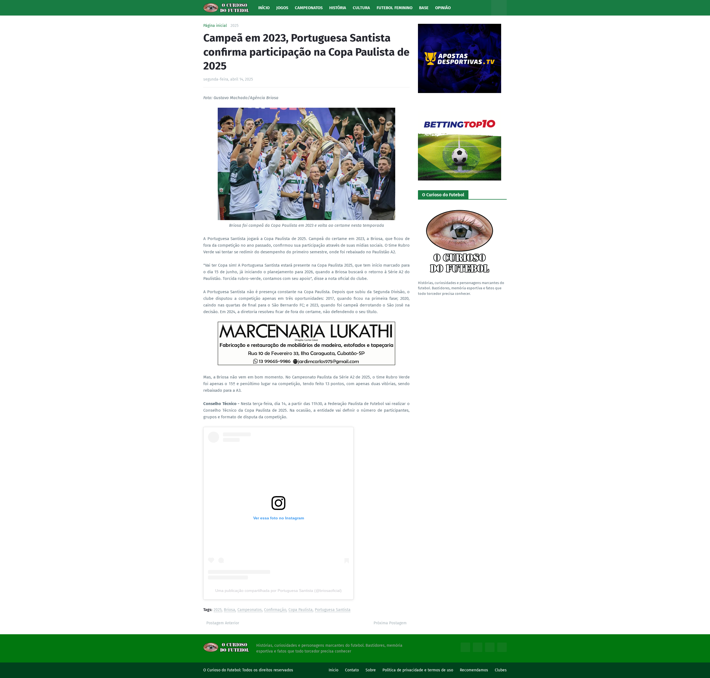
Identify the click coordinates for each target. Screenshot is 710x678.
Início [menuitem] (264, 7)
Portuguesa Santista (333, 610)
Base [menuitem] (423, 7)
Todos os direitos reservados (267, 670)
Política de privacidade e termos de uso (417, 670)
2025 (234, 26)
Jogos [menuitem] (282, 7)
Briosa (229, 610)
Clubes (501, 670)
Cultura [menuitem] (361, 7)
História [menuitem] (337, 7)
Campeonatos (249, 610)
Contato (352, 670)
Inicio (333, 670)
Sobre (371, 670)
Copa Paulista (300, 610)
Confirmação (275, 610)
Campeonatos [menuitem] (309, 7)
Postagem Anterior (222, 623)
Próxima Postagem (390, 623)
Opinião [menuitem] (443, 7)
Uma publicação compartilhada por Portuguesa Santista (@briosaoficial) (278, 590)
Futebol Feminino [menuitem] (394, 7)
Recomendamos (474, 670)
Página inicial (215, 26)
